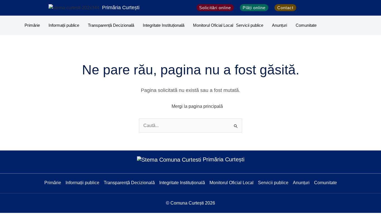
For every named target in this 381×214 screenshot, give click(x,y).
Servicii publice (249, 25)
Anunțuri (279, 25)
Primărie (32, 25)
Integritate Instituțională (163, 25)
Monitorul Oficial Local (213, 25)
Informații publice (64, 25)
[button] (305, 7)
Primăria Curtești (120, 7)
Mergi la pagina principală (197, 106)
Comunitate (306, 25)
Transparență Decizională (111, 25)
